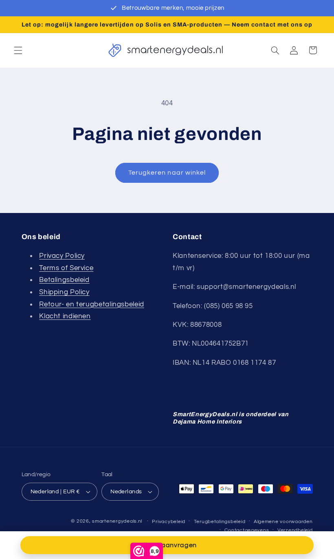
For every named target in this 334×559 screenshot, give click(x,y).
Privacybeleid (168, 521)
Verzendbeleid (295, 530)
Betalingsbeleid (64, 280)
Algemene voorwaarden (283, 521)
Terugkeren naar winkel (167, 172)
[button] (18, 50)
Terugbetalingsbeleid (220, 521)
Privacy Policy (62, 256)
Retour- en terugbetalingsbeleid (91, 304)
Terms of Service (66, 268)
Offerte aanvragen (167, 545)
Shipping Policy (64, 292)
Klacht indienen (64, 316)
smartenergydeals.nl (117, 521)
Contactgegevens (246, 530)
